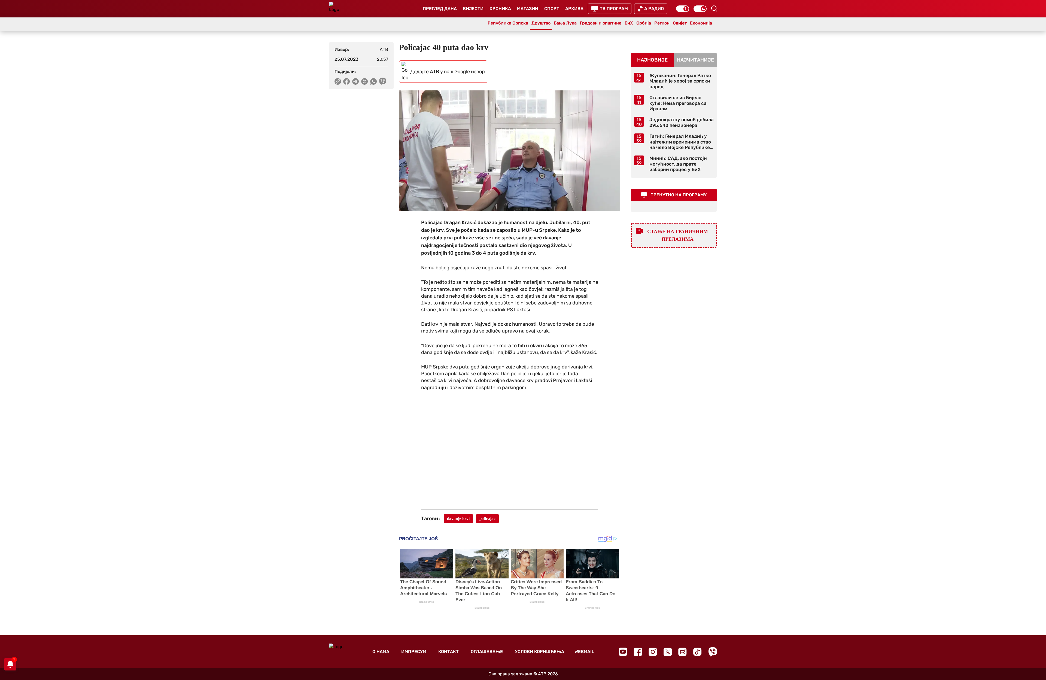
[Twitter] (668, 652)
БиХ (629, 23)
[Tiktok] (697, 652)
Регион (662, 23)
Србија (643, 23)
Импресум (413, 651)
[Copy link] (338, 81)
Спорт (551, 8)
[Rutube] (682, 652)
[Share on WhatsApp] (373, 81)
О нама (380, 651)
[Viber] (712, 652)
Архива (574, 8)
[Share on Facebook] (346, 81)
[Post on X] (364, 81)
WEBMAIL (584, 651)
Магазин (527, 8)
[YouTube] (623, 652)
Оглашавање (487, 651)
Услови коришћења (539, 651)
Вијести (473, 8)
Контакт (448, 651)
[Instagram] (653, 652)
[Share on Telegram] (355, 81)
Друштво (541, 23)
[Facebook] (638, 652)
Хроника (500, 8)
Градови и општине (600, 23)
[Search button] (714, 8)
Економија (701, 23)
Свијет (680, 23)
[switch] (682, 8)
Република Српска (508, 23)
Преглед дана (440, 8)
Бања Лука (565, 23)
